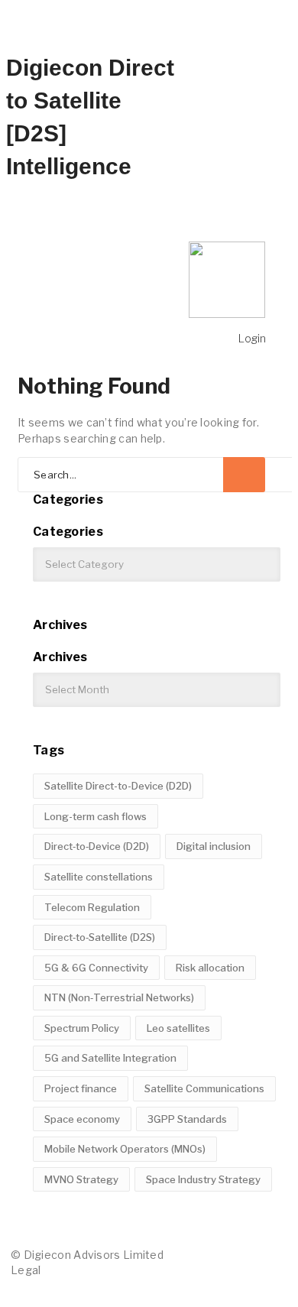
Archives (60, 657)
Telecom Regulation (92, 907)
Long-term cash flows (95, 816)
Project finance (80, 1088)
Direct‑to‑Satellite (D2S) (99, 937)
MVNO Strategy (81, 1179)
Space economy (82, 1119)
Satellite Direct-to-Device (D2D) (118, 786)
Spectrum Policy (81, 1028)
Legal (26, 1269)
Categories (68, 531)
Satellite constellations (98, 877)
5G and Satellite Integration (110, 1058)
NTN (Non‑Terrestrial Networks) (119, 997)
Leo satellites (178, 1028)
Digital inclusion (214, 846)
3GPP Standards (187, 1119)
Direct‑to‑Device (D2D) (96, 846)
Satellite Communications (204, 1088)
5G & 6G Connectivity (96, 968)
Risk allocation (210, 968)
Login (252, 338)
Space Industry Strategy (203, 1179)
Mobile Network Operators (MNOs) (125, 1149)
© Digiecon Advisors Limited (87, 1254)
